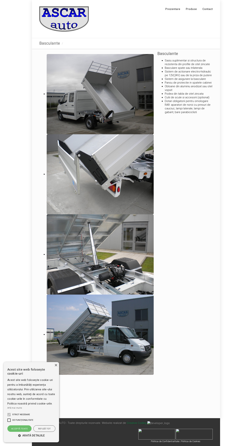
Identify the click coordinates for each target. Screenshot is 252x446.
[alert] (31, 402)
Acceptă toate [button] (19, 428)
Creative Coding (137, 423)
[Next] (210, 43)
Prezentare (172, 9)
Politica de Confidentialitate (165, 441)
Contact (207, 9)
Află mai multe (14, 407)
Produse (191, 9)
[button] (9, 414)
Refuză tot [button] (44, 428)
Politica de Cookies (190, 441)
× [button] (55, 365)
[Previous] (202, 43)
